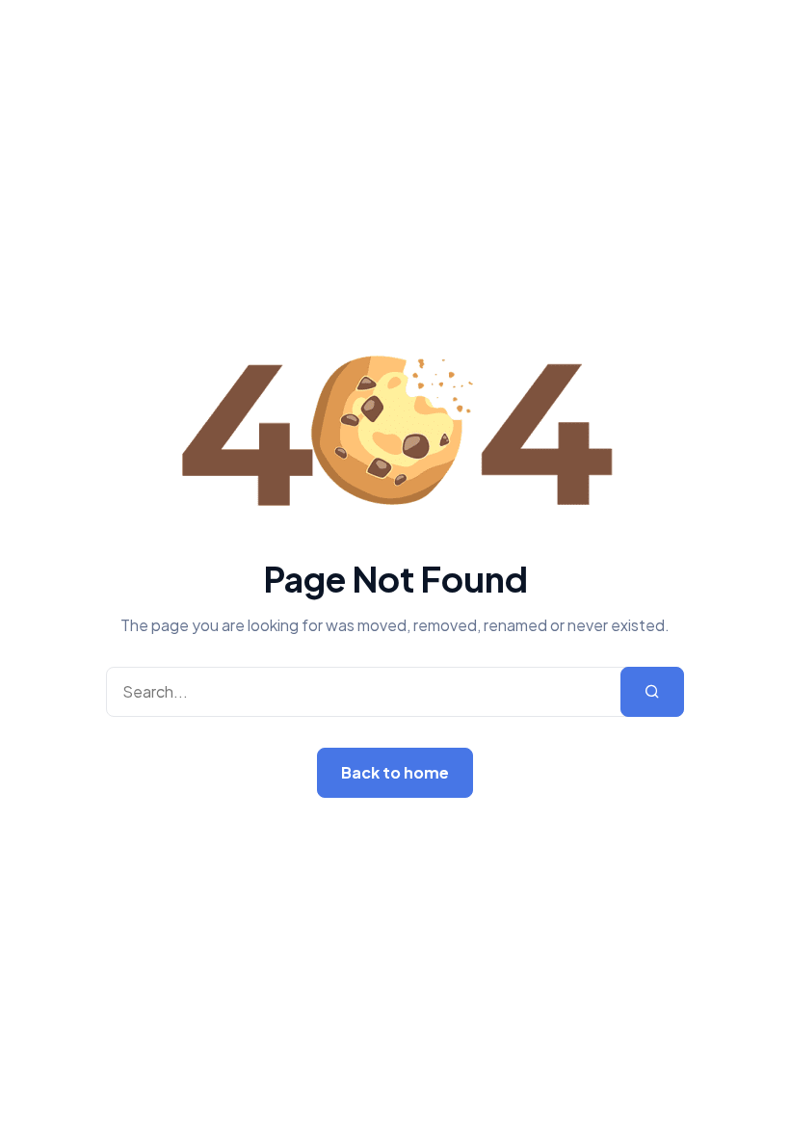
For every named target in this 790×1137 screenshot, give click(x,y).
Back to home (395, 772)
